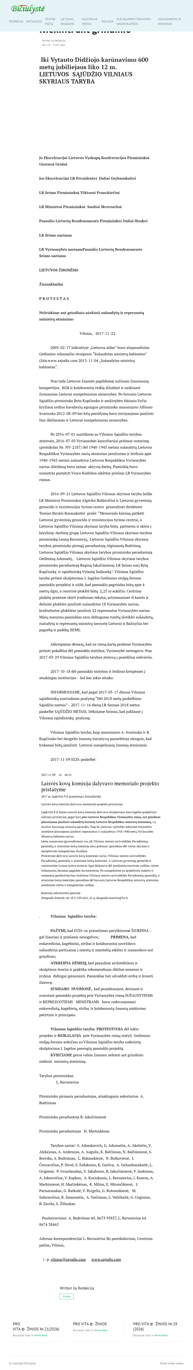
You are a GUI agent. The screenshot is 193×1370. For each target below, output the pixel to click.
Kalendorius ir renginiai (169, 21)
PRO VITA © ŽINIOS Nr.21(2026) (36, 1326)
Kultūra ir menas (89, 21)
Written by (54, 40)
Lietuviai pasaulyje (67, 21)
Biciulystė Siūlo (22, 1335)
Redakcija (16, 21)
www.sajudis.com (106, 1259)
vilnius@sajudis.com (68, 1259)
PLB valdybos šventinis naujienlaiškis (133, 21)
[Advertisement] (96, 119)
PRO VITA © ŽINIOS (90, 1323)
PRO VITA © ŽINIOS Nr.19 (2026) (155, 1326)
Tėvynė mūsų (50, 21)
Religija (107, 21)
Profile (66, 1296)
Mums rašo (40, 1335)
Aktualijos (34, 21)
